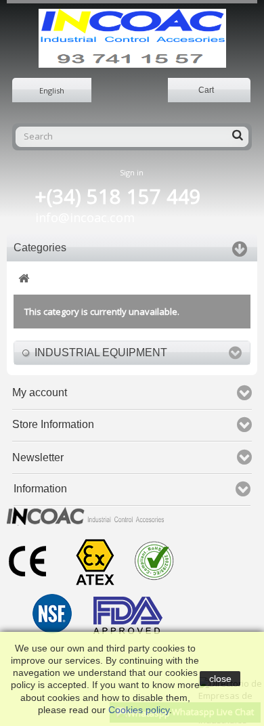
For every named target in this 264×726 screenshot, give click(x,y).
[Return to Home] (23, 278)
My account (39, 392)
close (220, 678)
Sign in (132, 172)
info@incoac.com (85, 217)
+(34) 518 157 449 (118, 196)
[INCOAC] (132, 38)
